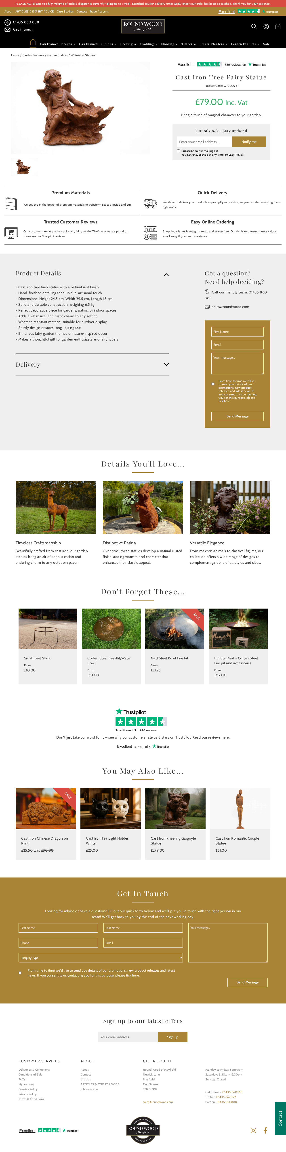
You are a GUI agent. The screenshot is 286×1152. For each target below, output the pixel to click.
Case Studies (65, 11)
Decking (126, 44)
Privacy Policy (234, 154)
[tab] (92, 273)
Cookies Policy (28, 1089)
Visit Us (86, 1079)
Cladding (147, 44)
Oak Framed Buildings (96, 44)
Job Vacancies (90, 1089)
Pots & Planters (212, 44)
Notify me (249, 142)
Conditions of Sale (31, 1074)
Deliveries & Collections (34, 1069)
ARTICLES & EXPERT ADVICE (34, 11)
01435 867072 (226, 1097)
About (8, 11)
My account (26, 1084)
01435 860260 (232, 1092)
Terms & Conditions (31, 1099)
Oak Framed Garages (56, 44)
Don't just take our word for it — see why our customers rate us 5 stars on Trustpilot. (143, 737)
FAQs (22, 1079)
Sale (266, 44)
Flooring (167, 44)
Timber (186, 44)
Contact (82, 11)
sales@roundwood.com (230, 307)
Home (15, 55)
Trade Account (99, 11)
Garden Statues (57, 55)
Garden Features (243, 44)
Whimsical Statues (83, 55)
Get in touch (22, 29)
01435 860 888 (25, 22)
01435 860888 (227, 1102)
